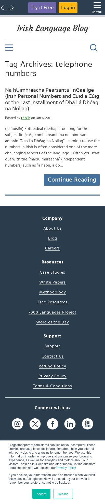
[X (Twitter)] (35, 424)
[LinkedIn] (70, 424)
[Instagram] (17, 424)
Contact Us (53, 356)
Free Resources (53, 302)
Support (52, 346)
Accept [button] (41, 494)
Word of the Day (52, 322)
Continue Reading (72, 180)
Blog (52, 238)
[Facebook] (52, 424)
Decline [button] (63, 494)
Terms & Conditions (52, 386)
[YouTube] (87, 424)
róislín (25, 118)
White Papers (52, 282)
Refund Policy (52, 366)
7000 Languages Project (52, 312)
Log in (68, 7)
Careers (52, 248)
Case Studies (52, 272)
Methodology (52, 292)
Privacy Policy (66, 467)
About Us (52, 228)
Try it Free (42, 7)
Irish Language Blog (52, 28)
